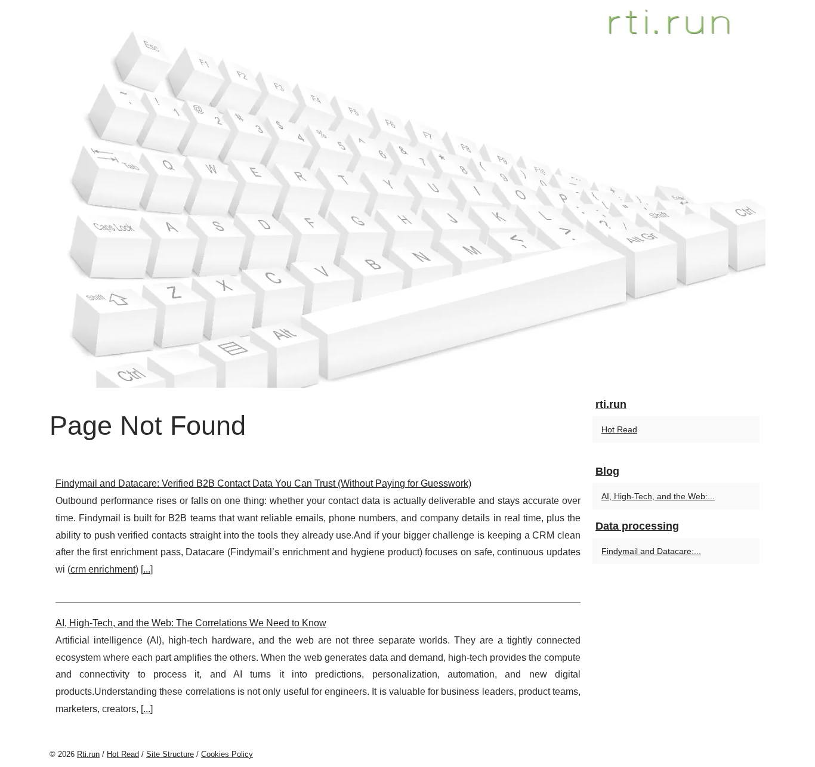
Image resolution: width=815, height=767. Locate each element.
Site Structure (170, 754)
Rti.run (88, 754)
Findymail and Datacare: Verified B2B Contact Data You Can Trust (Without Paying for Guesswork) (263, 483)
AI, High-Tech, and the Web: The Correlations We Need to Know (190, 623)
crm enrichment (102, 569)
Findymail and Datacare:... (651, 551)
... (146, 569)
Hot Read (619, 429)
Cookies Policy (227, 754)
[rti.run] (407, 194)
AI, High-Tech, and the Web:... (658, 496)
